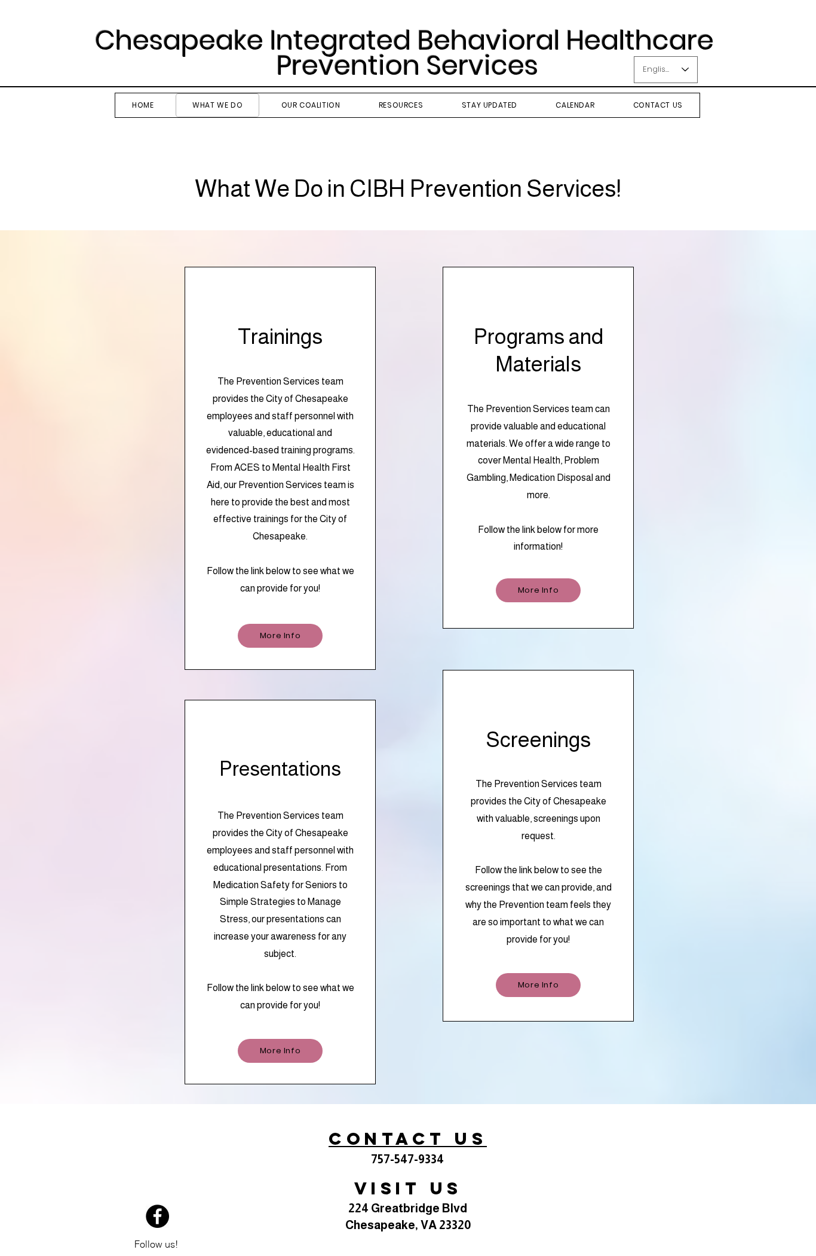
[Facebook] (157, 1216)
